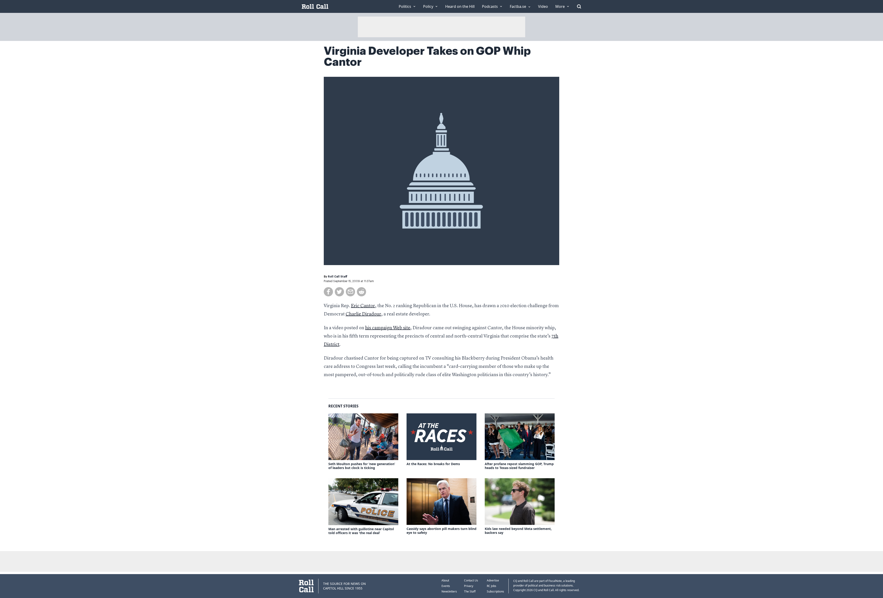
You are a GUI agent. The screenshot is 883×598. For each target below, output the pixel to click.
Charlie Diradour (363, 314)
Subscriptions (495, 591)
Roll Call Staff (337, 276)
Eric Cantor (363, 306)
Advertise (493, 580)
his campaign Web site (387, 328)
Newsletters (449, 591)
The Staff (470, 591)
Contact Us (471, 580)
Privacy (468, 586)
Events (446, 586)
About (445, 580)
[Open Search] (579, 6)
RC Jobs (491, 586)
